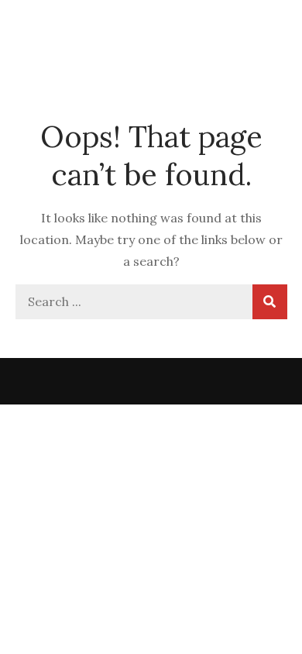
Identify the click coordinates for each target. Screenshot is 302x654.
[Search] (269, 301)
